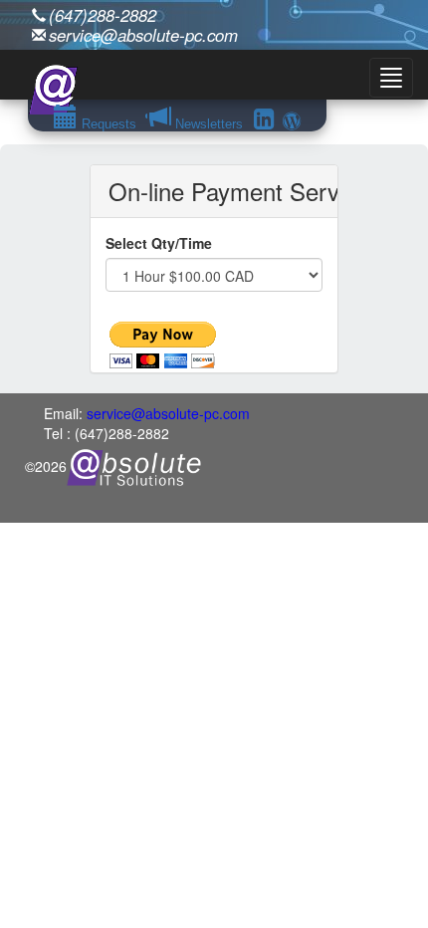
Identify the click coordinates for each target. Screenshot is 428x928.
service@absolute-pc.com (143, 35)
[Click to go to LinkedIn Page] (264, 121)
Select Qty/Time (159, 243)
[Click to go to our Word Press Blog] (292, 121)
